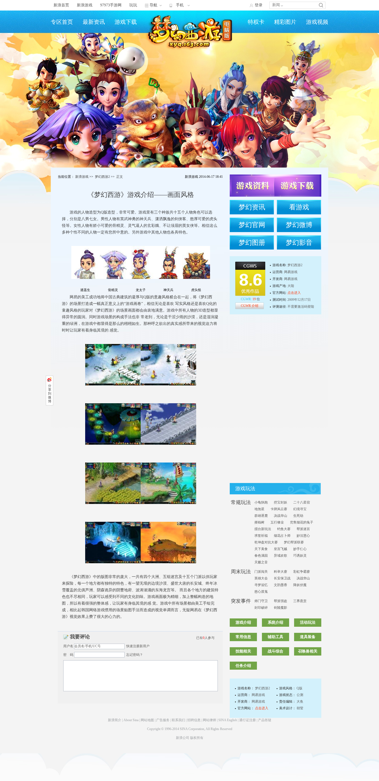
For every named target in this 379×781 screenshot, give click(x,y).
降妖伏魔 (300, 585)
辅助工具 (275, 637)
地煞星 (259, 509)
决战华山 (280, 516)
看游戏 (299, 207)
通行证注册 (247, 720)
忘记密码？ (134, 655)
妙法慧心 (303, 536)
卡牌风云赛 (279, 509)
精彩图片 (285, 22)
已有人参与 (205, 638)
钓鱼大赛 (283, 529)
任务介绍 (243, 666)
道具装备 (307, 637)
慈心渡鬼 (261, 592)
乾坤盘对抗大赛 (266, 542)
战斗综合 (275, 651)
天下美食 (261, 549)
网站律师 (209, 720)
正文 (119, 177)
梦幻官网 (252, 224)
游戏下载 (126, 22)
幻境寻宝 (300, 509)
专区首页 (62, 22)
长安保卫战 (282, 578)
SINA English (227, 720)
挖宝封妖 (280, 502)
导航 (153, 5)
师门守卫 (261, 601)
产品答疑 (264, 720)
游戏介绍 (243, 622)
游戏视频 (317, 22)
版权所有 (196, 738)
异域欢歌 (280, 556)
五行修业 (277, 522)
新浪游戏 (84, 5)
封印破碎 (261, 608)
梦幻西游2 (102, 177)
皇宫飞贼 (280, 549)
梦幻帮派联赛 (294, 542)
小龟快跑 (261, 502)
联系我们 (178, 720)
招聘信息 (194, 720)
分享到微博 (49, 393)
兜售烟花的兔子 (301, 522)
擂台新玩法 (262, 529)
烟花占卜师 (282, 536)
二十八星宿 (301, 502)
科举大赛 (280, 572)
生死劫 (298, 516)
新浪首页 (61, 5)
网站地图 (147, 720)
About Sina (130, 720)
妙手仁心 (300, 549)
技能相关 (243, 651)
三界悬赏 (300, 601)
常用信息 (243, 637)
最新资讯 (94, 22)
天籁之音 (261, 562)
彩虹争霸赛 (301, 572)
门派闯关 (261, 572)
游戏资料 (253, 185)
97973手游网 (111, 5)
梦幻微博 (299, 224)
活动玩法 (307, 622)
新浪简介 (114, 720)
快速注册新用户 (138, 646)
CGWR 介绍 (249, 306)
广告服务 (163, 720)
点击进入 (294, 293)
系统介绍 (275, 622)
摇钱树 (259, 522)
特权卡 (256, 22)
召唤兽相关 (307, 651)
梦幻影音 (299, 242)
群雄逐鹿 (261, 516)
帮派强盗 (280, 601)
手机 (180, 5)
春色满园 (261, 556)
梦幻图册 (252, 242)
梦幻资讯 (252, 207)
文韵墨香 (280, 585)
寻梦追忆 (261, 585)
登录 (258, 5)
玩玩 (133, 5)
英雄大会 (261, 578)
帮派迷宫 (303, 529)
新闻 (276, 5)
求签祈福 (261, 536)
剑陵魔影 (280, 608)
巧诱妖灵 (300, 556)
